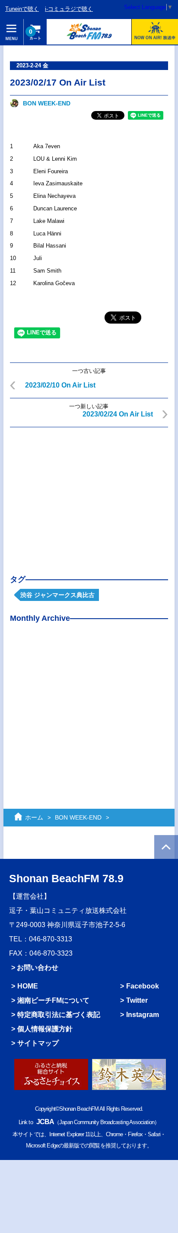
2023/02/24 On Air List (118, 414)
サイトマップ (38, 1043)
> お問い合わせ (34, 967)
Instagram (142, 1014)
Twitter (137, 1000)
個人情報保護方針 (45, 1029)
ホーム (34, 817)
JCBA (45, 1121)
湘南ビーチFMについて (53, 1000)
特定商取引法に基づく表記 (58, 1014)
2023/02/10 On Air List (60, 385)
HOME (27, 986)
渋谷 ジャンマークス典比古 (57, 594)
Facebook (142, 986)
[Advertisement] (89, 494)
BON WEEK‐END (46, 103)
